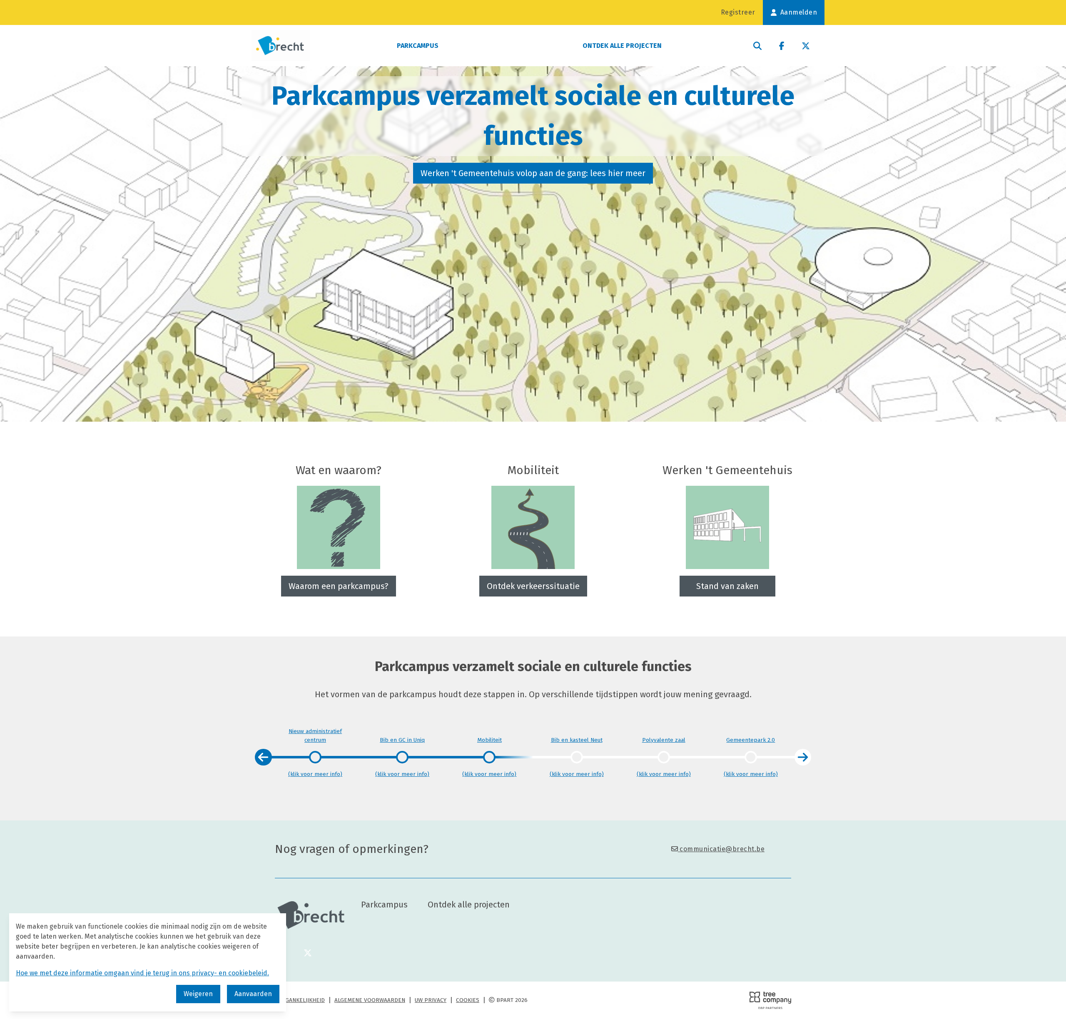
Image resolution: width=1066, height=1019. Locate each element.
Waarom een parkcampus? (339, 586)
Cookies (467, 1000)
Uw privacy (430, 1000)
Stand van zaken (727, 586)
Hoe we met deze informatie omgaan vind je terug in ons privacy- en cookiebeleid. (142, 973)
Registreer (738, 12)
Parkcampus (417, 46)
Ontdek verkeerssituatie (533, 586)
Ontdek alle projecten (622, 46)
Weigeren (198, 994)
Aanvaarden (253, 994)
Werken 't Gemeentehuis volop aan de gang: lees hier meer (533, 173)
